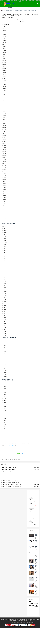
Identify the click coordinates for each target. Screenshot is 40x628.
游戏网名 (12, 619)
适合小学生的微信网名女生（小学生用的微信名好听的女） (11, 480)
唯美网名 (21, 620)
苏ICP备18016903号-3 (30, 622)
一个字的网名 (32, 513)
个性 (34, 507)
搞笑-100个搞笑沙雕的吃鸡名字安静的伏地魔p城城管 (12, 459)
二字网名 (31, 522)
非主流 (35, 505)
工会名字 (25, 620)
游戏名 (35, 524)
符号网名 (31, 503)
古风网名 (14, 620)
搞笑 (34, 501)
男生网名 (16, 619)
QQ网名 (9, 619)
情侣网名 (23, 619)
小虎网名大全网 (9, 5)
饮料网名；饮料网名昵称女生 (6, 471)
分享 (22, 453)
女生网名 (20, 619)
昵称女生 (31, 509)
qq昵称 (31, 499)
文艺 (30, 511)
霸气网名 (27, 619)
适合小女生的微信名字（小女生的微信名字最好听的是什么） (11, 486)
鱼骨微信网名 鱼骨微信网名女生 (6, 473)
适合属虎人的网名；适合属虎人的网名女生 (8, 467)
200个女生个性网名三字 (10, 445)
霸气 (30, 524)
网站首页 (2, 619)
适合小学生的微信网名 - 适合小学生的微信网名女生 (10, 482)
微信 (18, 453)
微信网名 (5, 619)
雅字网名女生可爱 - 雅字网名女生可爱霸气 (8, 469)
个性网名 (31, 619)
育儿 (30, 520)
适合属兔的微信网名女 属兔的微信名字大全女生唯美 (10, 478)
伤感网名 (34, 619)
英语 (30, 501)
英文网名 (11, 620)
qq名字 (31, 497)
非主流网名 (29, 620)
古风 (30, 505)
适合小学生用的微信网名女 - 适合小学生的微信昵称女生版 (11, 484)
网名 (30, 507)
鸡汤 (30, 495)
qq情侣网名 (32, 518)
